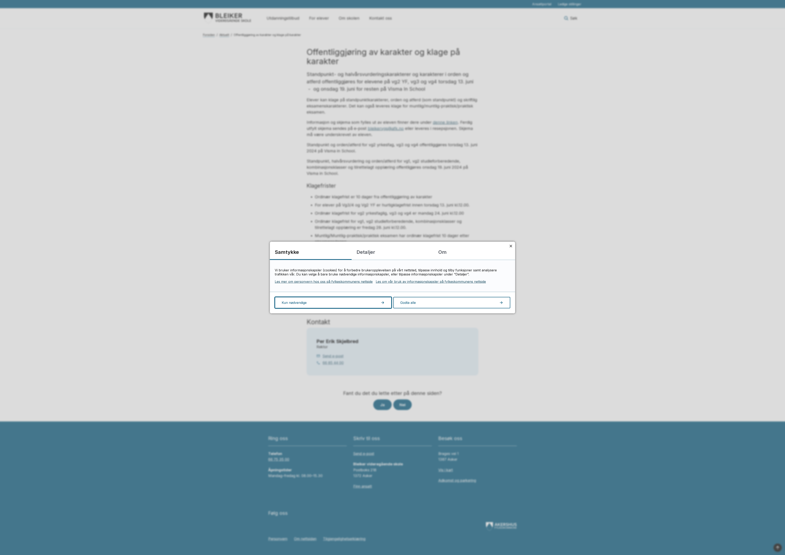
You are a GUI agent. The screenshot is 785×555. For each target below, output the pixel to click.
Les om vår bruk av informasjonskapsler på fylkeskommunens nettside (431, 282)
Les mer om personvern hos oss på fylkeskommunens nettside (324, 282)
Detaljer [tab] (366, 252)
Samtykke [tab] (287, 252)
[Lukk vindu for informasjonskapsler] (510, 246)
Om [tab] (442, 252)
